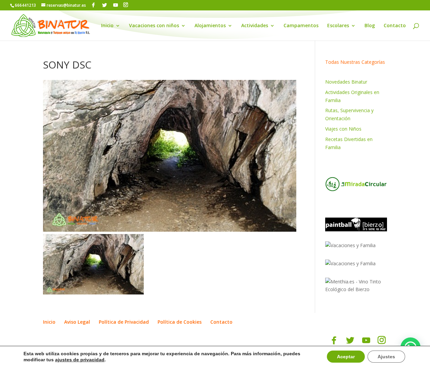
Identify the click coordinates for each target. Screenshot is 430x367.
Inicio (107, 26)
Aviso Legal (77, 322)
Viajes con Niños (343, 129)
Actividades (254, 26)
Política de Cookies (180, 322)
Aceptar (346, 356)
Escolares (338, 26)
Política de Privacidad (124, 322)
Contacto (395, 26)
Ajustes (386, 356)
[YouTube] (115, 5)
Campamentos (301, 26)
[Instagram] (125, 4)
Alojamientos (210, 26)
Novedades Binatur (346, 82)
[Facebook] (93, 5)
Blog (369, 26)
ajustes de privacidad (79, 359)
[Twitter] (104, 5)
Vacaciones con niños (154, 26)
